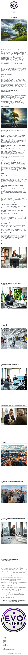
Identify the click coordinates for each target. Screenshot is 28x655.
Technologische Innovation (12, 594)
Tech (4, 644)
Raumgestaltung (22, 587)
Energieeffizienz (19, 573)
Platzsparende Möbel (5, 587)
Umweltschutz (10, 596)
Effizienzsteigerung (21, 571)
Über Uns (5, 645)
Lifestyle (5, 640)
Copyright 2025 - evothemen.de (14, 653)
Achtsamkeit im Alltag (15, 568)
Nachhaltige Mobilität (4, 584)
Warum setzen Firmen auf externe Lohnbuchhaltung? (13, 405)
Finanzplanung (13, 577)
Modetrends (23, 582)
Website (5, 648)
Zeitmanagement (18, 597)
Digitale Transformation (11, 571)
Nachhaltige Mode (14, 584)
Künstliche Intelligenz (8, 582)
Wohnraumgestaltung (7, 597)
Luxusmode (17, 582)
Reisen (4, 642)
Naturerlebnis (14, 585)
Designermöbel (3, 571)
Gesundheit (12, 579)
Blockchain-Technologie (16, 569)
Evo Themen (6, 636)
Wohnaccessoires (18, 596)
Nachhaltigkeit (6, 586)
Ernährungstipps (7, 577)
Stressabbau (4, 593)
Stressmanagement (4, 594)
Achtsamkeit (4, 568)
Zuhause (5, 637)
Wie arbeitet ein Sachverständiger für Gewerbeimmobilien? (9, 560)
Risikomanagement (5, 589)
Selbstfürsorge (16, 589)
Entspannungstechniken (10, 575)
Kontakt (5, 647)
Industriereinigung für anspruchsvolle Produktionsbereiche (10, 365)
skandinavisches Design (13, 591)
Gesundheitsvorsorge (4, 580)
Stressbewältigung (15, 593)
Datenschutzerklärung (8, 649)
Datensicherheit (23, 569)
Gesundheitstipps (18, 579)
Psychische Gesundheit (14, 587)
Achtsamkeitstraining (6, 569)
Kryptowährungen (20, 580)
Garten (5, 638)
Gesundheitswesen (12, 580)
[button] (14, 12)
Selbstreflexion (4, 591)
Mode (4, 641)
